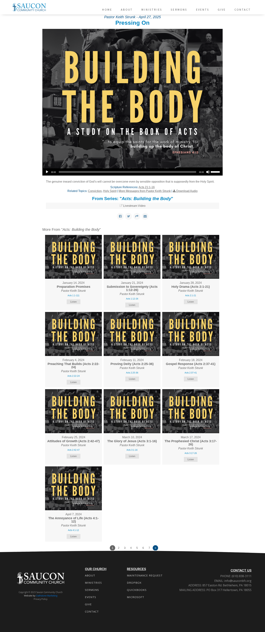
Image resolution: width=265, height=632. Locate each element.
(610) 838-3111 (241, 576)
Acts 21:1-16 (147, 187)
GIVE (88, 604)
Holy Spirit (109, 191)
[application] (132, 172)
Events (202, 9)
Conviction (95, 191)
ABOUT (90, 575)
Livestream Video (134, 205)
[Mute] (208, 172)
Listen (73, 301)
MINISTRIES (93, 582)
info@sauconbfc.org (237, 581)
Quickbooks (137, 590)
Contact (243, 9)
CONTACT (92, 611)
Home (107, 9)
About (127, 9)
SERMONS (92, 590)
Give (222, 9)
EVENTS (90, 597)
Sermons (179, 9)
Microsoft (135, 597)
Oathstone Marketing (46, 595)
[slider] (216, 171)
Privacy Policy (40, 599)
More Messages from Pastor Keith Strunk (145, 191)
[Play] (47, 172)
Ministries (151, 9)
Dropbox (134, 582)
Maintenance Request (145, 575)
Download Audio (187, 191)
